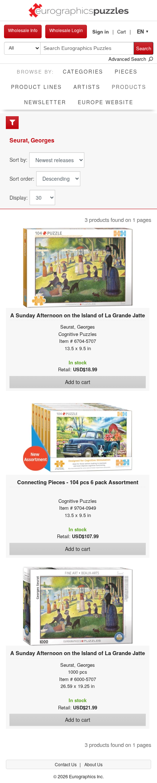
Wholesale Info (23, 30)
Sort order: (21, 178)
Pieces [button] (126, 71)
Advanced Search (128, 58)
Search (143, 48)
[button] (103, 31)
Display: (18, 197)
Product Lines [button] (36, 86)
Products (132, 86)
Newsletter (45, 102)
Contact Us (66, 764)
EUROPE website (105, 102)
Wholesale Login (66, 30)
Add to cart (77, 381)
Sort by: (18, 159)
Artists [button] (86, 86)
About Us (93, 764)
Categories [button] (83, 71)
